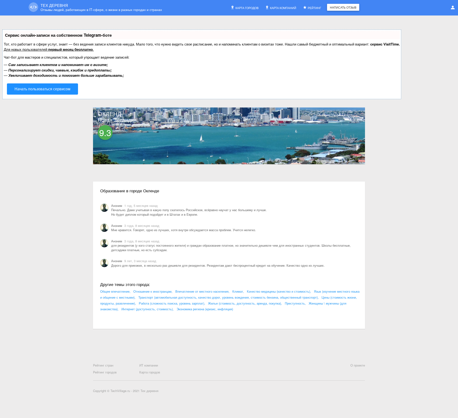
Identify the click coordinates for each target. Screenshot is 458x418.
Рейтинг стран (103, 365)
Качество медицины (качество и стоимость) (278, 291)
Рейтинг (314, 8)
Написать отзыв (343, 7)
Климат (237, 291)
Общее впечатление (115, 291)
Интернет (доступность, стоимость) (147, 309)
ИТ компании (148, 365)
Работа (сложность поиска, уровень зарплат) (171, 303)
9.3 (105, 132)
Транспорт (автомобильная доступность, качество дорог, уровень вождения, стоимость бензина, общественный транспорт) (228, 297)
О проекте (357, 365)
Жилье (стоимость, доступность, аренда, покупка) (244, 303)
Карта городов (247, 8)
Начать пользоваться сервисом (42, 89)
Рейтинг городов (105, 372)
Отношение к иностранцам (152, 291)
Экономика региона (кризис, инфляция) (205, 309)
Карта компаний (283, 8)
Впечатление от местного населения (202, 291)
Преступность (295, 303)
